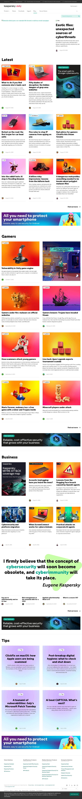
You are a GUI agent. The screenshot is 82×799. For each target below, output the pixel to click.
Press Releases (32, 790)
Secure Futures (43, 11)
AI (4, 160)
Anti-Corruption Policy (39, 785)
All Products (26, 770)
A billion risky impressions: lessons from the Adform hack (39, 178)
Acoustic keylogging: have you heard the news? (41, 481)
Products (6, 11)
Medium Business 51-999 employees (52, 1)
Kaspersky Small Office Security (30, 764)
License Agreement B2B (9, 786)
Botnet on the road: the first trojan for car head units (12, 134)
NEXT (5, 508)
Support (29, 11)
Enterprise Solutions (66, 760)
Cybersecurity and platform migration (11, 525)
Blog (34, 11)
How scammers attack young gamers (19, 359)
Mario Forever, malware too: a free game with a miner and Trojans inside (19, 408)
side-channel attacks (36, 463)
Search (79, 16)
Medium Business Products (49, 760)
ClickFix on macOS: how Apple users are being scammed (20, 658)
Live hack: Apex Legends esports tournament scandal (58, 360)
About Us (11, 790)
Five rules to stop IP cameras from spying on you (40, 134)
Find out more (73, 207)
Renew (14, 11)
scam (32, 66)
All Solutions (7, 771)
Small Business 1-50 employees (33, 1)
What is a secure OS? (70, 598)
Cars (5, 115)
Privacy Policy (31, 785)
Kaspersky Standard (9, 764)
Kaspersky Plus (7, 766)
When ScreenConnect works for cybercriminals (40, 525)
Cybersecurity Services (66, 766)
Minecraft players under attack (57, 407)
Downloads (21, 11)
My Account (73, 6)
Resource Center (25, 790)
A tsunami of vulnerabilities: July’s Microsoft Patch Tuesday (20, 703)
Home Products (18, 1)
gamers (61, 115)
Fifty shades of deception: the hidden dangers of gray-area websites (39, 86)
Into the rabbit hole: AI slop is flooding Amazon (13, 177)
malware (61, 160)
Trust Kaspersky (39, 790)
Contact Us (6, 790)
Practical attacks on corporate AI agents (65, 525)
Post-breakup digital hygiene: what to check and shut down (61, 658)
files (58, 20)
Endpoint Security (65, 773)
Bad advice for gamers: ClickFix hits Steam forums (67, 134)
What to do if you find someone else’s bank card (14, 83)
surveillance (34, 115)
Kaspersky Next (46, 764)
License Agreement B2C (50, 785)
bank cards (7, 66)
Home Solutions (8, 760)
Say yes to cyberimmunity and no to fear (10, 599)
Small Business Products (30, 760)
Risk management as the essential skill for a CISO (30, 599)
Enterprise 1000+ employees (70, 1)
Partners (16, 790)
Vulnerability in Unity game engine (17, 268)
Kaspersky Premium (9, 769)
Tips (21, 649)
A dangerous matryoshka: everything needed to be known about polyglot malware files (68, 180)
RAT (32, 508)
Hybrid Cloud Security (66, 775)
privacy (33, 160)
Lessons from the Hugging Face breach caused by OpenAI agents (68, 482)
